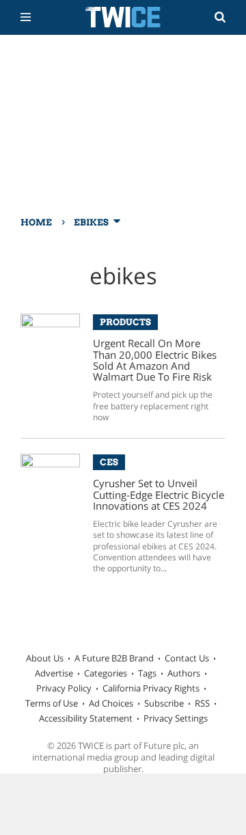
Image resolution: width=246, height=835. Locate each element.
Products (125, 321)
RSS (202, 703)
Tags (147, 673)
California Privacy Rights (151, 688)
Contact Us (187, 658)
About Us (45, 658)
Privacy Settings (176, 718)
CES (109, 461)
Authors (183, 673)
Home (36, 222)
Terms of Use (51, 703)
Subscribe (164, 703)
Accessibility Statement (86, 718)
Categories (105, 673)
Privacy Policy (64, 688)
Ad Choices (111, 703)
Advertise (54, 673)
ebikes (91, 222)
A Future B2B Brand (114, 658)
